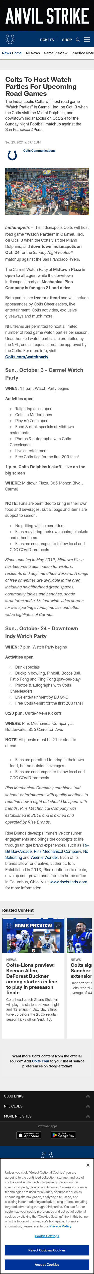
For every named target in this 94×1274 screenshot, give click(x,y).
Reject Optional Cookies (47, 1250)
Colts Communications (39, 150)
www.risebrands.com (68, 881)
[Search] (78, 39)
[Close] (87, 1165)
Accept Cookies (47, 1264)
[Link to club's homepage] (10, 37)
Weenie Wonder (44, 857)
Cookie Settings (47, 1236)
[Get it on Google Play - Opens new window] (63, 1138)
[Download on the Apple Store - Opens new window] (29, 1136)
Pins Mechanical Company (57, 851)
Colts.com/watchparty (26, 356)
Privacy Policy (60, 1226)
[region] (47, 1216)
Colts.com (40, 1061)
